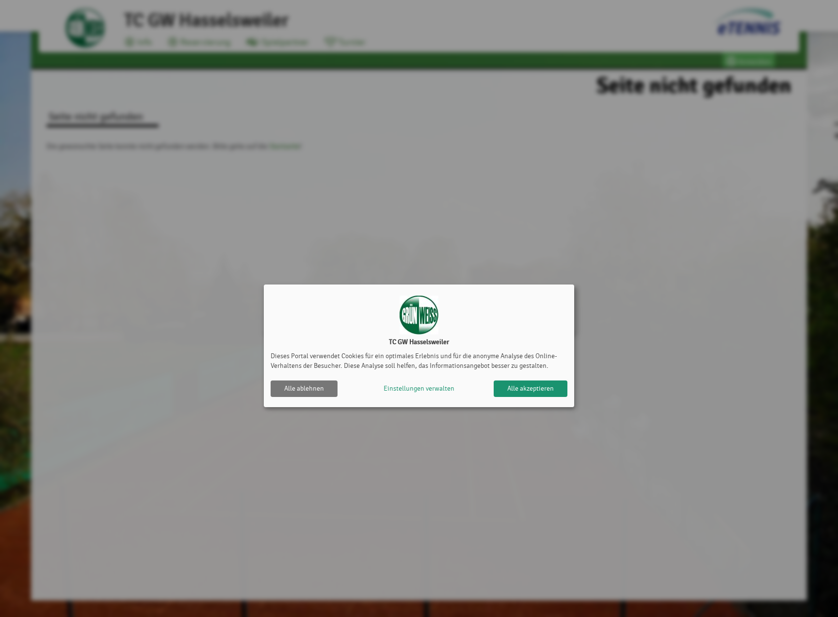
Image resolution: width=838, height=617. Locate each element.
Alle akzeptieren (530, 388)
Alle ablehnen (304, 388)
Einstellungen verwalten (419, 388)
